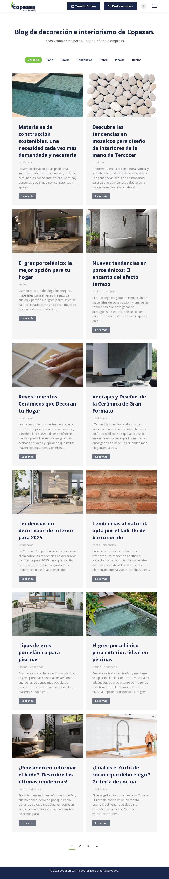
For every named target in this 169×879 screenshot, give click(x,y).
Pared (104, 60)
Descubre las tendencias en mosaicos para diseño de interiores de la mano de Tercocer (118, 140)
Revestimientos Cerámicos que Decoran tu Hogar (47, 403)
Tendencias (84, 60)
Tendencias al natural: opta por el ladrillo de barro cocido (119, 530)
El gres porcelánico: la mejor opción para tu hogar (45, 269)
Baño (49, 60)
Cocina (65, 60)
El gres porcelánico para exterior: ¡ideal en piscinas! (120, 652)
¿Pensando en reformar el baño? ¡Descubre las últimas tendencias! (47, 774)
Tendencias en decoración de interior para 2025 (46, 530)
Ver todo (33, 60)
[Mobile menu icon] (154, 6)
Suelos (136, 60)
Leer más (27, 196)
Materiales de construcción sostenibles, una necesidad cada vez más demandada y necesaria (48, 140)
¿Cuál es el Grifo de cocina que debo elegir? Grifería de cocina (121, 774)
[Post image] (47, 95)
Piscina (120, 60)
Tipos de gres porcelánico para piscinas (39, 652)
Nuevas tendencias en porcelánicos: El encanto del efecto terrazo (119, 273)
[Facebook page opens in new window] (143, 6)
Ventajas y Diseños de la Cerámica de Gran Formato (119, 403)
